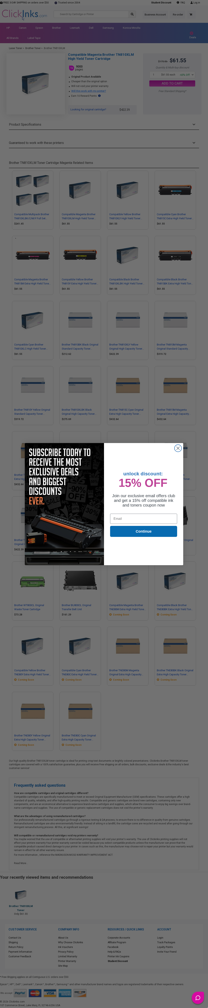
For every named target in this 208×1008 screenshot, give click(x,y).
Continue (144, 531)
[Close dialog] (178, 448)
